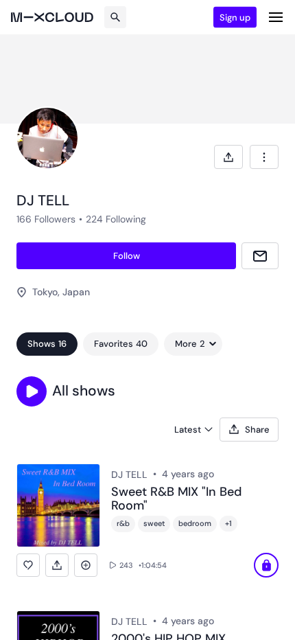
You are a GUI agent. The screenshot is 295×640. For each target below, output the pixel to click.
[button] (31, 391)
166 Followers (45, 219)
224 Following (116, 219)
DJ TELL (129, 474)
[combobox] (264, 157)
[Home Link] (52, 17)
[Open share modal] (228, 157)
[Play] (266, 565)
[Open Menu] (276, 17)
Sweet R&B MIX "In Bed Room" (176, 499)
